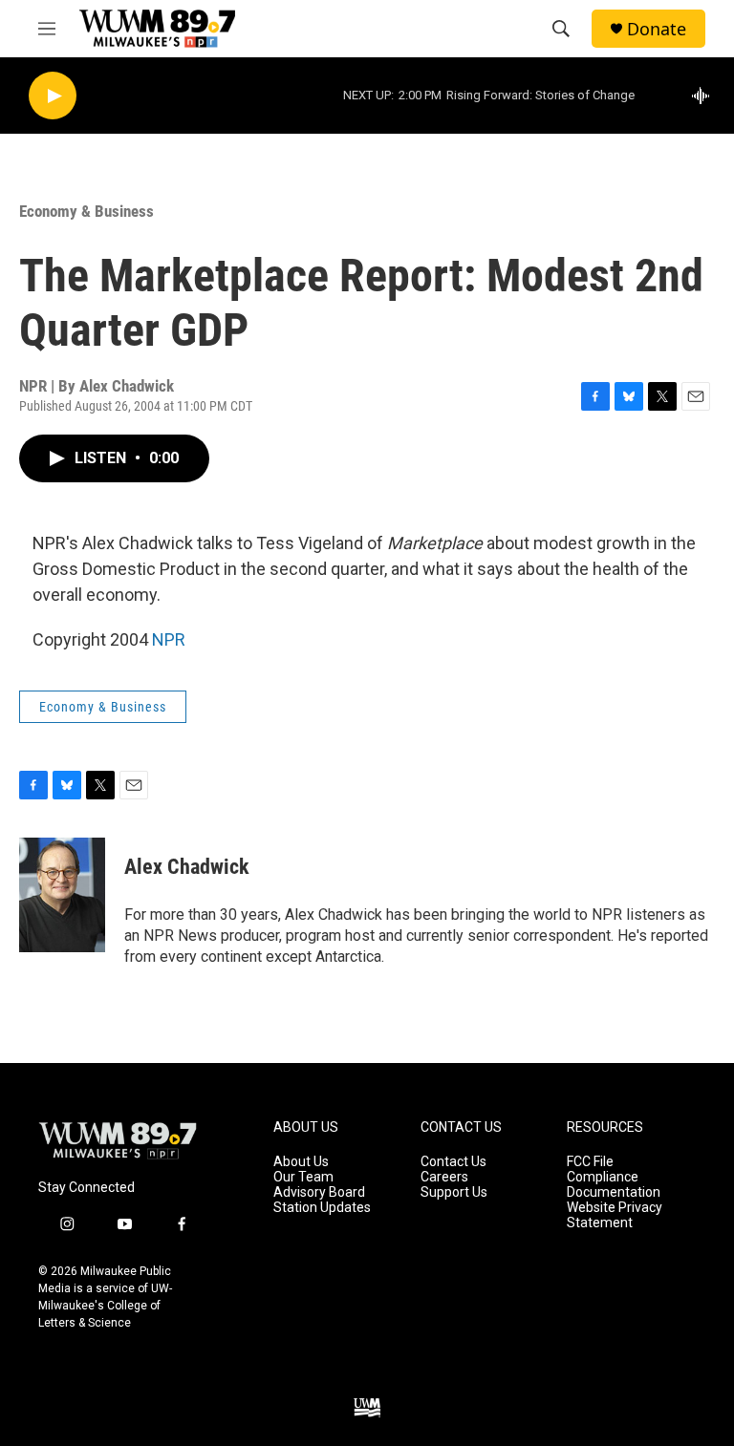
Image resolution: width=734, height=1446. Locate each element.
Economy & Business (86, 211)
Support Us (454, 1192)
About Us (301, 1162)
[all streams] (706, 95)
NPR (168, 639)
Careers (444, 1177)
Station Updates (322, 1208)
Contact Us (453, 1162)
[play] (52, 96)
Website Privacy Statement (614, 1215)
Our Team (303, 1177)
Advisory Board (319, 1192)
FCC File (590, 1162)
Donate (656, 29)
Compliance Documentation (613, 1185)
